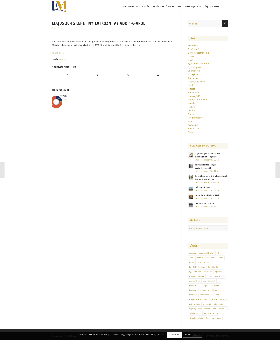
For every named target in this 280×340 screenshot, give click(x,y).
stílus (214, 308)
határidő (62, 59)
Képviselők (193, 92)
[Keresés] (225, 6)
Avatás (191, 258)
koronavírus (204, 290)
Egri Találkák (213, 267)
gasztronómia (194, 281)
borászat (220, 258)
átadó (219, 318)
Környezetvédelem (197, 99)
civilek (191, 262)
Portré (191, 114)
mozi (206, 299)
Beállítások (192, 334)
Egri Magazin (194, 67)
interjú (204, 285)
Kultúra (191, 106)
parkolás (214, 299)
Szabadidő (193, 124)
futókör (201, 276)
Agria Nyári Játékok (206, 253)
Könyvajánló (194, 96)
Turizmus (192, 132)
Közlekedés (204, 295)
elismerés (208, 271)
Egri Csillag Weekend (197, 267)
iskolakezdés (214, 285)
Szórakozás (194, 128)
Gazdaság (193, 77)
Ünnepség (210, 318)
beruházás (210, 258)
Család (191, 56)
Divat (190, 59)
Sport (191, 121)
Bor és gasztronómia (198, 52)
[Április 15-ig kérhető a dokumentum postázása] (277, 170)
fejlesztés (218, 271)
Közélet (192, 103)
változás (192, 318)
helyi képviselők (209, 281)
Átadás (200, 318)
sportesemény (204, 308)
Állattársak (193, 45)
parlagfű (223, 299)
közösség (215, 295)
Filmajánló (193, 74)
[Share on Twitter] (97, 75)
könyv (214, 290)
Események (55, 28)
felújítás (192, 276)
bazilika (200, 258)
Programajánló (195, 117)
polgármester (194, 304)
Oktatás (192, 110)
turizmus (222, 308)
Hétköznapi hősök (197, 81)
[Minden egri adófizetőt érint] (59, 101)
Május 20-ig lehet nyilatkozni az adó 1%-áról (98, 23)
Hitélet (191, 88)
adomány (193, 253)
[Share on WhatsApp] (128, 75)
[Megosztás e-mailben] (158, 75)
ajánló (219, 253)
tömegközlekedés (211, 313)
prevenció (207, 304)
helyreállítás (194, 285)
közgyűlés (193, 295)
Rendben (174, 334)
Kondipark (193, 290)
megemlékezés (195, 299)
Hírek (190, 85)
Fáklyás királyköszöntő (215, 276)
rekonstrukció (219, 304)
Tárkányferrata (195, 313)
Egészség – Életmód (198, 63)
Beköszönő (193, 49)
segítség (192, 308)
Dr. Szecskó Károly (204, 262)
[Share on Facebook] (67, 75)
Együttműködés (195, 271)
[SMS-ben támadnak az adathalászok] (2, 170)
